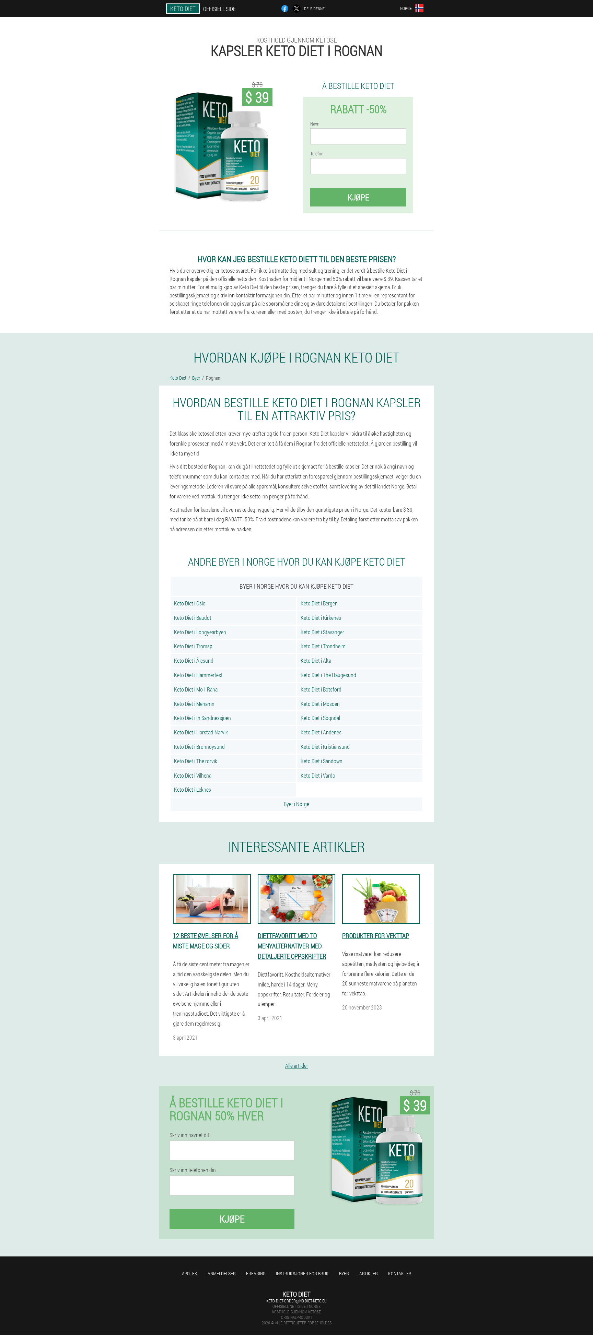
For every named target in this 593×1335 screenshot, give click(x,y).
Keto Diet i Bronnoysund (199, 746)
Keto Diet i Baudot (192, 617)
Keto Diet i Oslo (190, 603)
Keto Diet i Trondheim (323, 646)
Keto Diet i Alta (316, 660)
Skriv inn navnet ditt (190, 1135)
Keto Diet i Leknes (192, 789)
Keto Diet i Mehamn (194, 703)
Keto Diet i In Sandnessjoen (202, 717)
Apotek (189, 1273)
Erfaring (256, 1273)
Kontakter (399, 1273)
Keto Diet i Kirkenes (321, 617)
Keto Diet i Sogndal (320, 717)
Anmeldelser (222, 1273)
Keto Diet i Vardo (318, 775)
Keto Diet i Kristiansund (325, 746)
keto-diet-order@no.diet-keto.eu (296, 1300)
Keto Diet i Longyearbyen (200, 632)
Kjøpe (358, 197)
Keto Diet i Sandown (321, 761)
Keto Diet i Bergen (319, 603)
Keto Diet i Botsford (321, 689)
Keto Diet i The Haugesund (328, 674)
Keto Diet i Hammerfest (198, 674)
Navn (314, 123)
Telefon (317, 153)
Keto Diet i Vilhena (192, 775)
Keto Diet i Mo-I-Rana (196, 689)
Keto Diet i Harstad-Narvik (201, 732)
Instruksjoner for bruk (302, 1273)
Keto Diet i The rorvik (195, 761)
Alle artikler (296, 1065)
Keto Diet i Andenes (321, 732)
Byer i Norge (296, 803)
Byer (344, 1273)
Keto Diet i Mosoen (320, 703)
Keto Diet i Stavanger (322, 632)
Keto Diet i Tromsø (193, 646)
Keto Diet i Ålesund (193, 660)
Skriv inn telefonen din (193, 1170)
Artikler (368, 1273)
